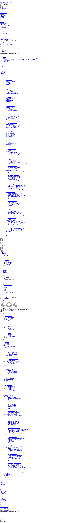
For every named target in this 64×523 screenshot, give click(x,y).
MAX (4, 42)
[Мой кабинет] (1, 246)
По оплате (2, 504)
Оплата (2, 487)
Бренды (2, 483)
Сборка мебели (3, 490)
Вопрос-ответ (3, 491)
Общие (2, 502)
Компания (2, 484)
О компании (8, 257)
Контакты (2, 492)
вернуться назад (3, 310)
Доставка (2, 489)
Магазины (2, 495)
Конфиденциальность (5, 498)
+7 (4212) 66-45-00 (5, 25)
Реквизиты (2, 499)
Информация (3, 493)
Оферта (2, 496)
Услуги (2, 482)
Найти (2, 521)
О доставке (2, 503)
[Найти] (1, 7)
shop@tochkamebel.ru (5, 39)
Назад (8, 256)
